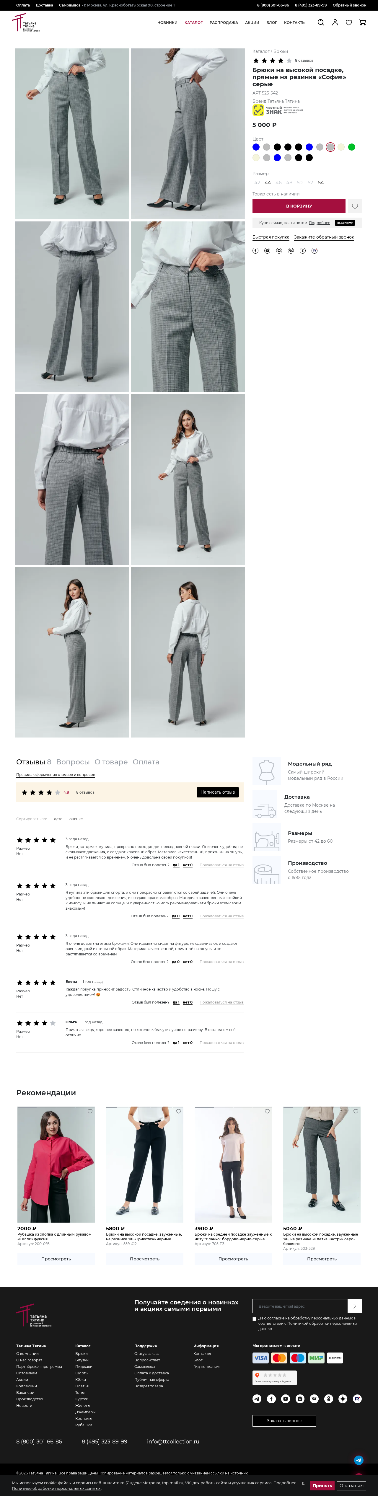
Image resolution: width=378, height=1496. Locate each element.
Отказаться (352, 1485)
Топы (79, 1392)
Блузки (82, 1360)
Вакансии (25, 1392)
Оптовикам (26, 1373)
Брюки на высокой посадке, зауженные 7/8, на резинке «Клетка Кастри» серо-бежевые (320, 1239)
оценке (76, 819)
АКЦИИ (252, 22)
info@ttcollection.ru (173, 1441)
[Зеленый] (351, 147)
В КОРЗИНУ (299, 206)
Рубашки (83, 1425)
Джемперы (85, 1412)
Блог (198, 1360)
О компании (27, 1353)
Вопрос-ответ (147, 1360)
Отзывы (33, 762)
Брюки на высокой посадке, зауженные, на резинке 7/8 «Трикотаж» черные (144, 1236)
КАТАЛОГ (194, 22)
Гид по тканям (206, 1366)
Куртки (81, 1399)
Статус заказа (146, 1353)
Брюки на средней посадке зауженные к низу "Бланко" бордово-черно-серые (233, 1236)
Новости (24, 1405)
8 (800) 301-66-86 (273, 5)
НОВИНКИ (167, 22)
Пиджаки (83, 1366)
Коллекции (26, 1386)
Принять (322, 1485)
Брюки (280, 51)
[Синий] (256, 147)
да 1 (176, 865)
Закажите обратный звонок (324, 237)
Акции (22, 1379)
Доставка (44, 5)
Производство (29, 1399)
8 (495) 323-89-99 (311, 5)
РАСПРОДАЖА (224, 22)
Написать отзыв (218, 792)
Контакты (295, 22)
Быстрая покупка (270, 237)
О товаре (111, 762)
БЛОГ (271, 22)
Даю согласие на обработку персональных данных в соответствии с (307, 1323)
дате (58, 819)
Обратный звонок (349, 5)
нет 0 (188, 865)
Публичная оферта (151, 1379)
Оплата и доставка (151, 1373)
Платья (82, 1386)
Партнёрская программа (39, 1366)
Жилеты (82, 1405)
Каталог (261, 51)
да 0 (176, 916)
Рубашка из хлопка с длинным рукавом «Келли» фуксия (54, 1236)
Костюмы (83, 1418)
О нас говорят (29, 1360)
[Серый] (266, 147)
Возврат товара (148, 1386)
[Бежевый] (341, 147)
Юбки (80, 1379)
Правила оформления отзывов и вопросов (55, 774)
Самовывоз (70, 5)
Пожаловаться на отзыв (222, 865)
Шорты (81, 1373)
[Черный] (277, 147)
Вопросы (73, 762)
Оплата (23, 5)
